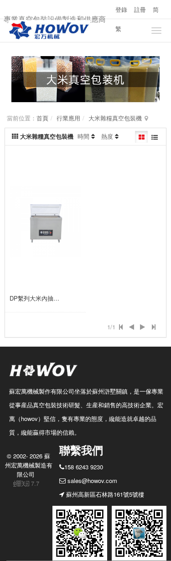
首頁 (42, 118)
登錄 (121, 9)
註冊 (140, 9)
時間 (83, 136)
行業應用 (68, 118)
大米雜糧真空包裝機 (115, 118)
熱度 (107, 136)
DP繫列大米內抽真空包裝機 (46, 298)
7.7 (26, 483)
